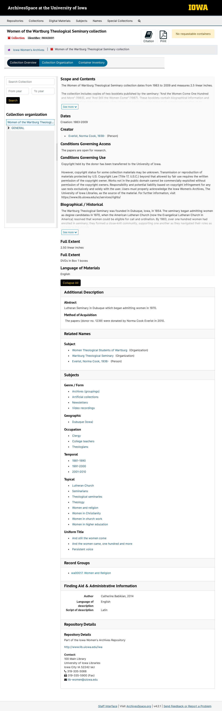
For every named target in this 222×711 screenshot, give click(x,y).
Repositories (15, 20)
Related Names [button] (77, 333)
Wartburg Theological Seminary (93, 355)
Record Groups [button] (77, 562)
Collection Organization (57, 62)
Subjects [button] (71, 374)
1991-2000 (79, 466)
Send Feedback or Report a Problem (187, 706)
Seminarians (80, 491)
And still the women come (89, 538)
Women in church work (87, 518)
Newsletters (80, 402)
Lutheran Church (83, 485)
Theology (78, 502)
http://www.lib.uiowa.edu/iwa (83, 647)
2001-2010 (79, 471)
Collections (36, 20)
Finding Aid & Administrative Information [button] (100, 585)
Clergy (76, 435)
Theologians (80, 446)
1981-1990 (79, 460)
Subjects (81, 20)
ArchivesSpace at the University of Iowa (47, 8)
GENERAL (17, 128)
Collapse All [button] (70, 283)
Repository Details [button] (80, 624)
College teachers (83, 441)
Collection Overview (23, 62)
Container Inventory (92, 62)
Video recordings (83, 408)
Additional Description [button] (84, 292)
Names (97, 20)
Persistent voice (82, 549)
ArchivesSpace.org (138, 706)
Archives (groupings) (86, 391)
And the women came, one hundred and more (102, 543)
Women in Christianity (86, 513)
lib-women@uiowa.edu (83, 679)
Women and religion (85, 507)
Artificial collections (85, 397)
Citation (148, 41)
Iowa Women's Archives (28, 50)
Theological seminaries (87, 496)
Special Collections (120, 20)
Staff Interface (107, 706)
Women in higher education (90, 524)
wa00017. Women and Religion (91, 573)
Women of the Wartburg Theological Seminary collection (44, 122)
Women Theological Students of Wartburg (99, 350)
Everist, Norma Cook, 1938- (87, 136)
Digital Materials (59, 20)
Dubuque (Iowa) (82, 422)
